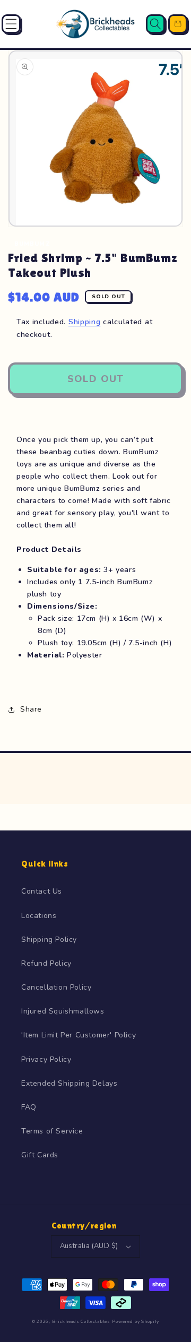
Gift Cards (39, 1155)
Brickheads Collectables (81, 1321)
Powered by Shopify (135, 1321)
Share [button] (31, 709)
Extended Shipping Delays (69, 1083)
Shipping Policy (49, 939)
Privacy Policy (46, 1059)
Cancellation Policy (56, 987)
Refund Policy (46, 963)
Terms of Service (52, 1131)
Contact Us (41, 891)
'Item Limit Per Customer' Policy (78, 1035)
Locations (38, 916)
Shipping (84, 322)
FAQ (29, 1107)
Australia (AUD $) (89, 1246)
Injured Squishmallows (63, 1011)
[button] (11, 23)
